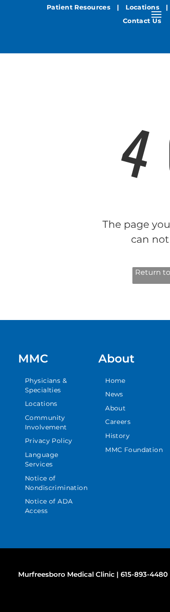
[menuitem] (79, 7)
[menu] (156, 14)
